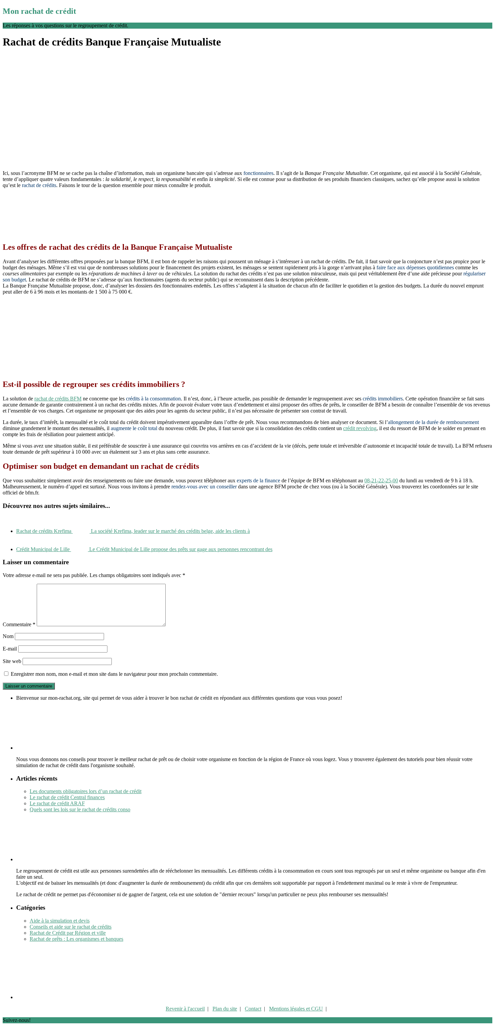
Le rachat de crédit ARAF (57, 803)
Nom (8, 636)
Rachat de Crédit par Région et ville (68, 933)
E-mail (10, 649)
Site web (12, 661)
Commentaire (19, 624)
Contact (253, 1009)
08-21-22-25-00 (381, 480)
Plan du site (224, 1009)
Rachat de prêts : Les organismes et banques (76, 939)
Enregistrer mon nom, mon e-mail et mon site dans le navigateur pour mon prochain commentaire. (114, 674)
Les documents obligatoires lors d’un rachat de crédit (85, 791)
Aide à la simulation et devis (60, 921)
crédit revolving (359, 428)
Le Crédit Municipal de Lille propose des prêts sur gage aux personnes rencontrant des (144, 549)
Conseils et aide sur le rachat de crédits (70, 927)
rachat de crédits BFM (57, 398)
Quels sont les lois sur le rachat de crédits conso (80, 809)
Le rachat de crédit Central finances (67, 797)
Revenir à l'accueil (185, 1009)
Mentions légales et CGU (296, 1009)
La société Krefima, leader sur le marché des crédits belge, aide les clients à (133, 531)
